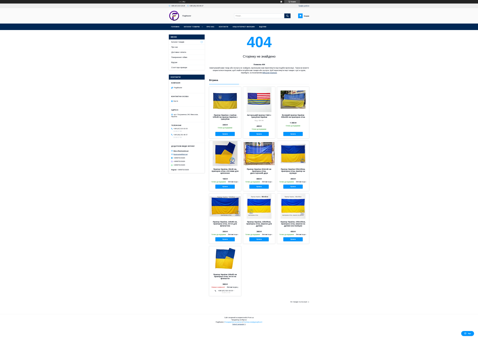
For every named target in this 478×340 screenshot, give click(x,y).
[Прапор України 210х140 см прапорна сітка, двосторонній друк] (259, 153)
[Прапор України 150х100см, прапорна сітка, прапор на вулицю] (293, 153)
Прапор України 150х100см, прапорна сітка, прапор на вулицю (293, 171)
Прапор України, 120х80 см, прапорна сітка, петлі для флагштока (225, 224)
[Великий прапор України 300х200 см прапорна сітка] (293, 99)
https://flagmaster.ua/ (181, 151)
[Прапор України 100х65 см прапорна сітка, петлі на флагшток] (225, 258)
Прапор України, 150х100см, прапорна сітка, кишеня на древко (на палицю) (293, 224)
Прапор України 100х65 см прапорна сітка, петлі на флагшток (225, 276)
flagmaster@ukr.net (180, 154)
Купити (225, 134)
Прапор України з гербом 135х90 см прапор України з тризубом (225, 117)
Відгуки (262, 27)
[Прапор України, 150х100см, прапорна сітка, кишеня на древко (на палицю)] (293, 206)
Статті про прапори (179, 67)
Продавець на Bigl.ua (239, 320)
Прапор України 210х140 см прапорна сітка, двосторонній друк (259, 171)
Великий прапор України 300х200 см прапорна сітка (293, 116)
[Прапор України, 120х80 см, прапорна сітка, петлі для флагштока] (225, 206)
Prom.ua (251, 317)
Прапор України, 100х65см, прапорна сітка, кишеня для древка (259, 224)
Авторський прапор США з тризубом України (259, 116)
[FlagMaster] (174, 20)
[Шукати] (287, 15)
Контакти (223, 27)
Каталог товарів (192, 27)
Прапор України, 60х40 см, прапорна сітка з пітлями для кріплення (225, 171)
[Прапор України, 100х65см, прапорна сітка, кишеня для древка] (259, 206)
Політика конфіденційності (252, 322)
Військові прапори (269, 73)
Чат (469, 334)
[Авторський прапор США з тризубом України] (259, 99)
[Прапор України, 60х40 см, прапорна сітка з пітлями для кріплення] (225, 153)
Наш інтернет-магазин (244, 27)
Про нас (210, 27)
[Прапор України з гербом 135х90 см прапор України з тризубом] (225, 99)
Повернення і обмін (179, 57)
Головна (175, 27)
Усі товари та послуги (298, 302)
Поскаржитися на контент (233, 322)
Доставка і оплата (178, 52)
